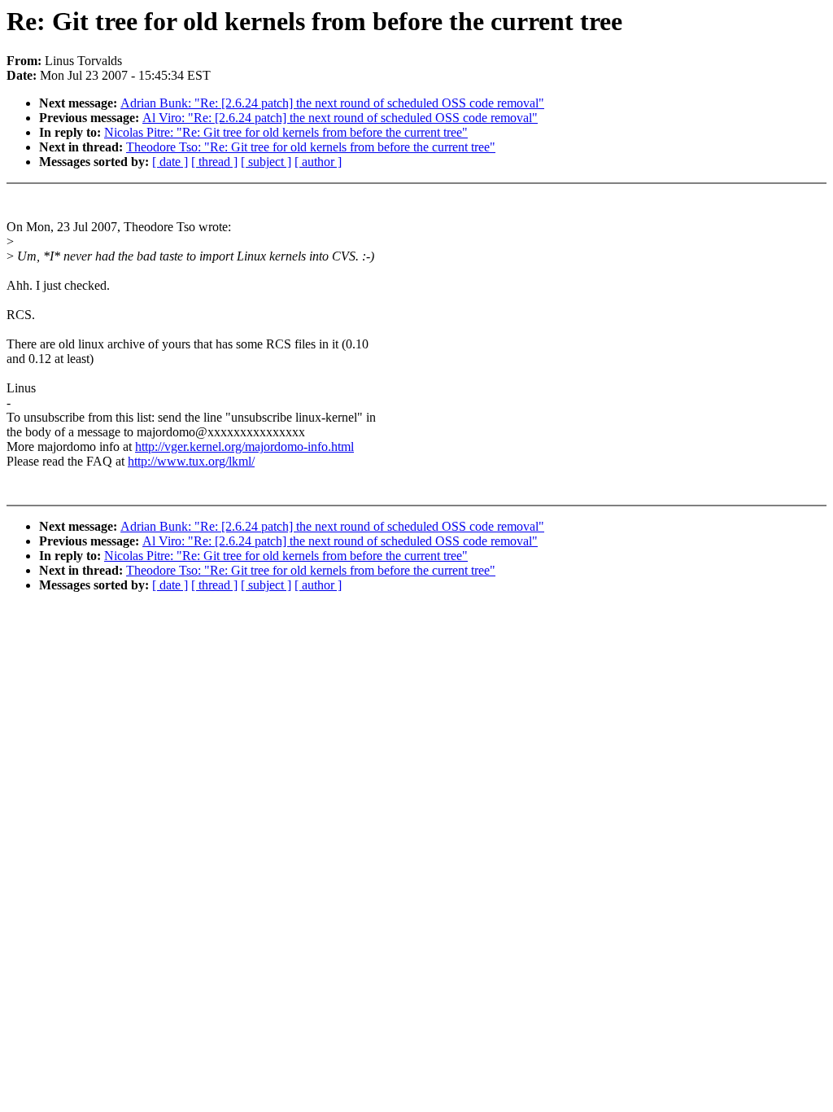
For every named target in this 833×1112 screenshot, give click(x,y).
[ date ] (170, 162)
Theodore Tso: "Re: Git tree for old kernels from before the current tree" (310, 147)
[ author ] (318, 162)
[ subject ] (266, 162)
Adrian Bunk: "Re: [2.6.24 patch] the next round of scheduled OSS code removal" (332, 103)
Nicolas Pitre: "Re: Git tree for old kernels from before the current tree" (286, 132)
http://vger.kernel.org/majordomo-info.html (244, 446)
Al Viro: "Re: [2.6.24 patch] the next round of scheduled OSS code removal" (340, 118)
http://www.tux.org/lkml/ (191, 461)
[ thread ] (214, 162)
